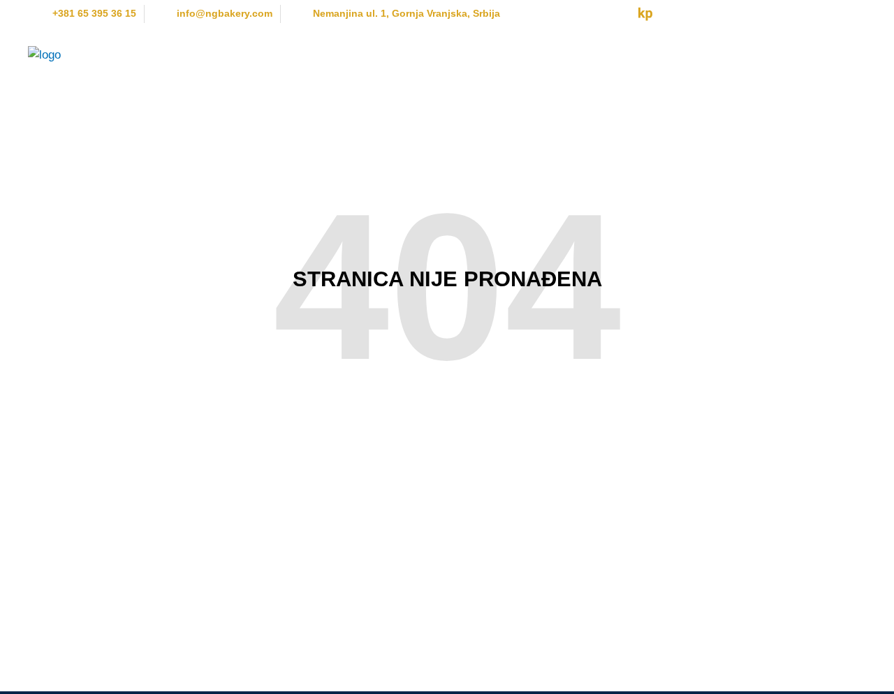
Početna (185, 54)
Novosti (670, 54)
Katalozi (599, 54)
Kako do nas (751, 54)
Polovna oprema (441, 54)
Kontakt (834, 54)
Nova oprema (334, 54)
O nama (254, 54)
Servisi (531, 54)
